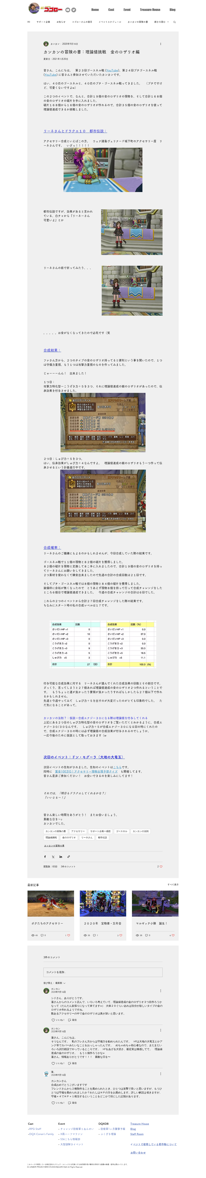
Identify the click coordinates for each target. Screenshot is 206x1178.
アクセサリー (78, 831)
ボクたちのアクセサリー (47, 923)
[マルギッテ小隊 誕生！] (155, 904)
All (28, 22)
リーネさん (87, 837)
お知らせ (61, 22)
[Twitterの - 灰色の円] (73, 10)
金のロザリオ (69, 837)
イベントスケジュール (110, 22)
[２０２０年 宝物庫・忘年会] (103, 904)
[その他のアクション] (161, 44)
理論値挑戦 (51, 837)
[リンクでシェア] (68, 856)
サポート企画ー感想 (100, 831)
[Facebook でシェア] (45, 856)
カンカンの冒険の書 (138, 22)
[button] (111, 9)
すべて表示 (173, 884)
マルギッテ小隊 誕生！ (152, 923)
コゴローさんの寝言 (82, 22)
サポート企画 (43, 22)
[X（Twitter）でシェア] (52, 856)
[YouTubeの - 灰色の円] (67, 10)
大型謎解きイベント (72, 1144)
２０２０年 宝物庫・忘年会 (102, 923)
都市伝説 (102, 837)
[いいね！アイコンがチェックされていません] (53, 1020)
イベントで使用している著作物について (155, 1144)
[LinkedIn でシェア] (60, 856)
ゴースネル (121, 831)
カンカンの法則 (141, 831)
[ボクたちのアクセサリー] (51, 904)
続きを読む (160, 22)
